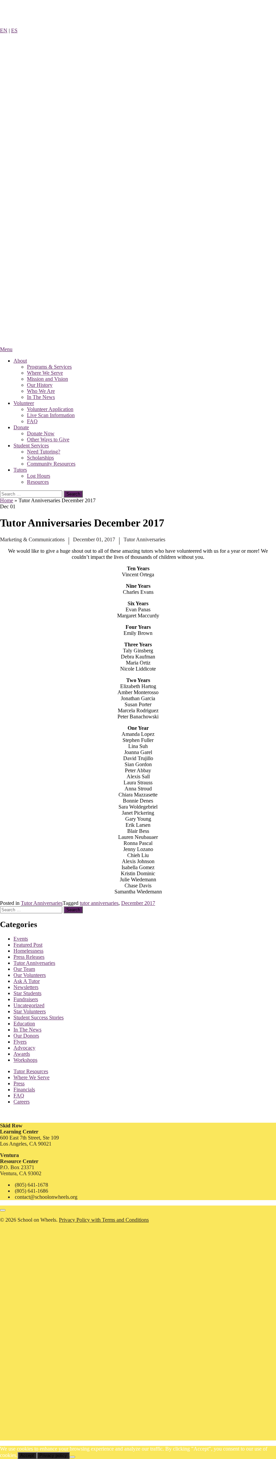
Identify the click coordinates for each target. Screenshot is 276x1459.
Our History (40, 385)
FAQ (32, 421)
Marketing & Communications (32, 539)
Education (24, 1023)
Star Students (27, 993)
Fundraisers (25, 999)
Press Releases (28, 957)
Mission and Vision (47, 379)
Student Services (31, 445)
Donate (21, 427)
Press (19, 1083)
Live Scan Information (51, 415)
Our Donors (26, 1036)
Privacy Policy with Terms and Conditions (104, 1220)
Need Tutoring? (43, 451)
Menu (6, 349)
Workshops (25, 1060)
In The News (41, 397)
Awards (21, 1054)
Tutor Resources (30, 1071)
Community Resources (51, 464)
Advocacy (24, 1048)
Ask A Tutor (26, 981)
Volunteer (23, 403)
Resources (38, 482)
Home (6, 500)
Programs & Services (49, 367)
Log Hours (38, 476)
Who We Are (41, 391)
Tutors (20, 470)
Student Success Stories (38, 1017)
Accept (27, 1455)
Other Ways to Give (48, 439)
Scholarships (40, 458)
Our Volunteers (29, 975)
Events (20, 939)
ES (14, 30)
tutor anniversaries (99, 903)
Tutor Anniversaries (144, 539)
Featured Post (27, 945)
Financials (24, 1089)
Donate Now (41, 433)
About (20, 361)
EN (3, 30)
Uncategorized (28, 1005)
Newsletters (25, 987)
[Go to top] (2, 1210)
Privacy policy (53, 1455)
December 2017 (138, 903)
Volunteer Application (50, 409)
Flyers (20, 1042)
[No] (72, 1457)
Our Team (24, 969)
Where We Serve (45, 373)
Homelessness (28, 951)
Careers (21, 1102)
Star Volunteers (29, 1011)
